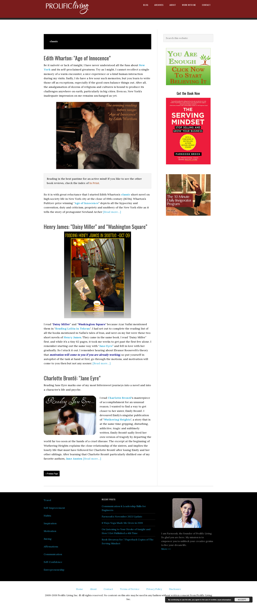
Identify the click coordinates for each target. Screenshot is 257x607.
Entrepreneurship (54, 569)
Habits (47, 515)
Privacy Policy (154, 589)
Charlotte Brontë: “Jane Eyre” (72, 378)
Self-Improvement (54, 507)
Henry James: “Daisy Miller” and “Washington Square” (95, 226)
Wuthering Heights (117, 419)
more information (224, 600)
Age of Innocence (86, 203)
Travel (47, 500)
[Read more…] (112, 212)
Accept (242, 599)
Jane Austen (74, 458)
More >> (166, 548)
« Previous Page (52, 473)
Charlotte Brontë (119, 398)
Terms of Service (129, 589)
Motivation (50, 531)
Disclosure (175, 589)
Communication (53, 554)
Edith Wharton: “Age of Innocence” (77, 58)
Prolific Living (69, 9)
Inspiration (50, 523)
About (93, 589)
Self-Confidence (53, 561)
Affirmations (51, 546)
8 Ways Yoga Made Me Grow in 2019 (122, 522)
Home (79, 589)
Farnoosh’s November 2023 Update (122, 516)
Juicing (47, 538)
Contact (108, 589)
